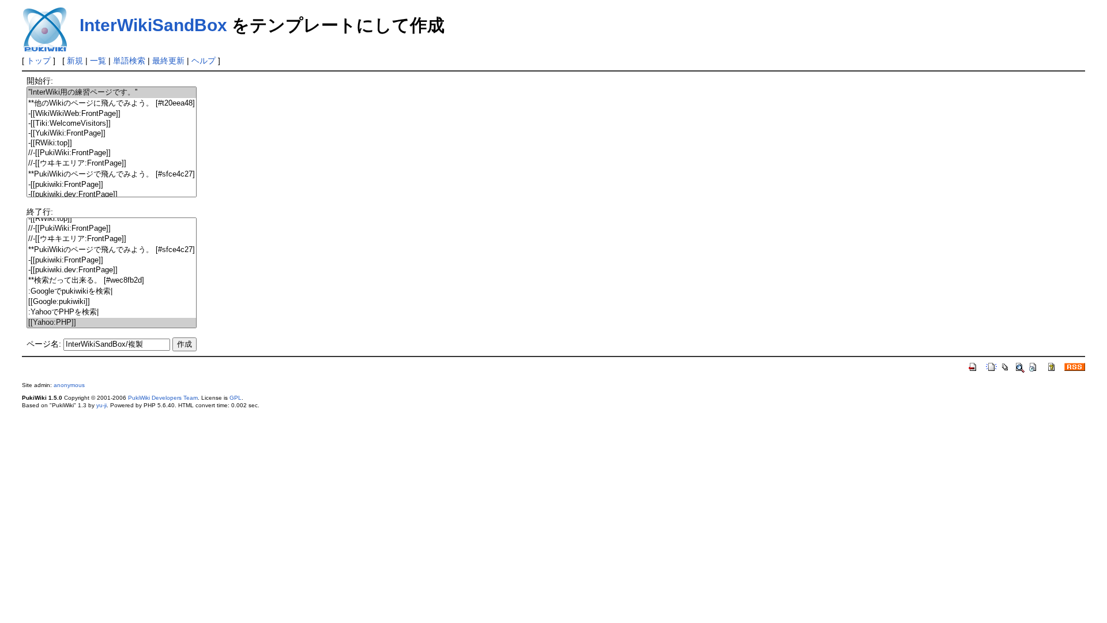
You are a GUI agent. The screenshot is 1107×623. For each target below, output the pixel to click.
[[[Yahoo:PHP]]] (111, 323)
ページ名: (44, 343)
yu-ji (101, 405)
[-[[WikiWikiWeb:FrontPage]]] (111, 114)
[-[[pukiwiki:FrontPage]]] (111, 185)
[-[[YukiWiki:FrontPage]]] (111, 133)
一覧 (98, 60)
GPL (235, 398)
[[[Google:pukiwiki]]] (111, 302)
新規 (75, 60)
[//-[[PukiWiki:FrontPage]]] (111, 153)
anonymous (69, 385)
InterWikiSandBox (153, 25)
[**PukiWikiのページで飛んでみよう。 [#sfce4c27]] (111, 174)
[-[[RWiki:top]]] (111, 143)
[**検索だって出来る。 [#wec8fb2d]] (111, 280)
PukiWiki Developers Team (163, 398)
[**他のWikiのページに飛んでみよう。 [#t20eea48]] (111, 103)
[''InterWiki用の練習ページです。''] (111, 92)
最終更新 (168, 60)
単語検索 (129, 60)
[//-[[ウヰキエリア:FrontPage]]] (111, 163)
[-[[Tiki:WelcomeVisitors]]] (111, 124)
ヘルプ (203, 60)
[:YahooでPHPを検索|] (111, 312)
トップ (39, 60)
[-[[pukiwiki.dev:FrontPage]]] (111, 195)
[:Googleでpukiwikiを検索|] (111, 291)
